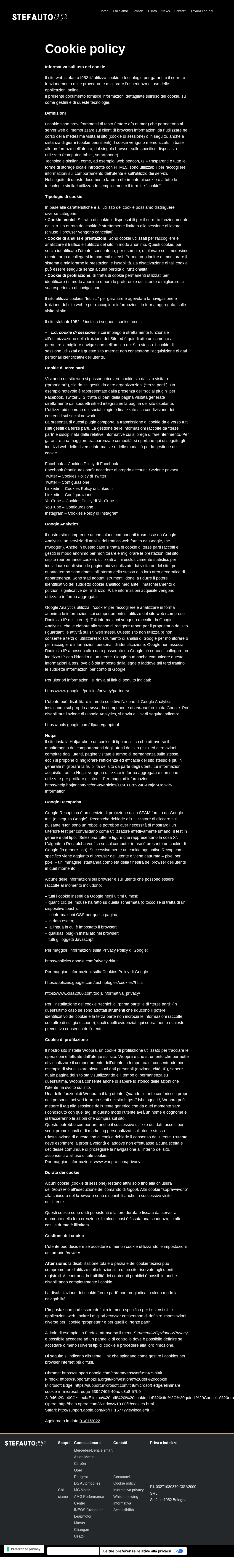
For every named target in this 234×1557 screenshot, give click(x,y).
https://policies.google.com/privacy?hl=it (81, 961)
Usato (79, 1536)
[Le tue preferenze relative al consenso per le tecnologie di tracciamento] (24, 1549)
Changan (81, 1530)
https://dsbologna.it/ (141, 1100)
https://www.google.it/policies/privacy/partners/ (87, 691)
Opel (78, 1470)
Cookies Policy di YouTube (90, 501)
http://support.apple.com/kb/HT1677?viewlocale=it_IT (106, 1410)
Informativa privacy (128, 1490)
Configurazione (75, 482)
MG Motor (82, 1490)
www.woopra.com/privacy (117, 1161)
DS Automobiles (87, 1483)
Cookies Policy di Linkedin (89, 488)
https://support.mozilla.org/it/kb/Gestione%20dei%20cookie (113, 1379)
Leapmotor (82, 1516)
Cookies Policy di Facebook (93, 463)
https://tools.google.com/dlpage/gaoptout (82, 724)
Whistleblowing (125, 1497)
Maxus (79, 1523)
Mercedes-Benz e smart (93, 1450)
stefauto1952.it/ (78, 77)
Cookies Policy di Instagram (93, 513)
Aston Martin (84, 1457)
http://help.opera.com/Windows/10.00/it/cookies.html (106, 1404)
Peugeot (81, 1477)
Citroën (80, 1464)
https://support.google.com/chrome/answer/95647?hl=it (112, 1373)
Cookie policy (124, 1483)
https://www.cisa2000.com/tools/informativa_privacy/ (92, 993)
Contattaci (121, 1477)
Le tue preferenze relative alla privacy (137, 1551)
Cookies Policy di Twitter (84, 476)
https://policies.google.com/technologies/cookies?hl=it (94, 982)
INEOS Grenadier (88, 1510)
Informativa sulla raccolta (73, 1551)
